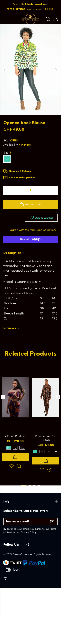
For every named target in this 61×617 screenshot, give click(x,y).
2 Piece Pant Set (15, 436)
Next (58, 397)
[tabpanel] (15, 413)
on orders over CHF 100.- (30, 9)
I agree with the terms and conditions (32, 229)
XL (22, 447)
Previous (3, 397)
